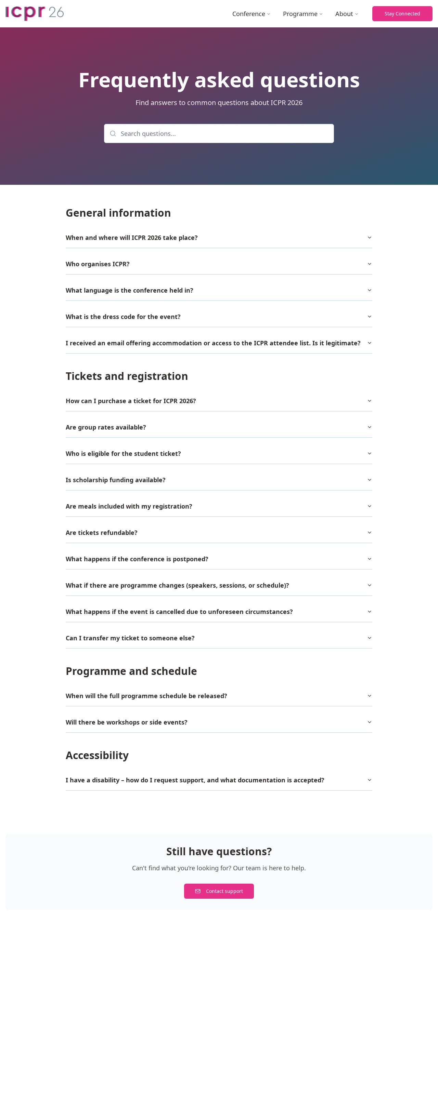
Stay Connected (402, 13)
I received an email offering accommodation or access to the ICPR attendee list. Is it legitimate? (213, 343)
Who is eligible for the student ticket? (123, 453)
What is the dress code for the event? (123, 316)
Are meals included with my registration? (129, 506)
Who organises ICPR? (98, 264)
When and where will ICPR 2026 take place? (132, 237)
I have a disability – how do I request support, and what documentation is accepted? (195, 780)
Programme (300, 14)
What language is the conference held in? (129, 290)
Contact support (224, 891)
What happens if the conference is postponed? (137, 559)
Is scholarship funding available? (116, 480)
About (344, 14)
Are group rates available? (106, 427)
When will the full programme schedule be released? (146, 696)
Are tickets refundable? (102, 532)
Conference (248, 14)
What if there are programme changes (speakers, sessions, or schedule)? (177, 585)
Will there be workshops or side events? (127, 722)
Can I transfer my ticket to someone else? (130, 638)
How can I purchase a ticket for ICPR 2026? (131, 401)
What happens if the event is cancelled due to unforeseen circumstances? (179, 611)
